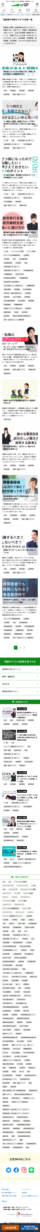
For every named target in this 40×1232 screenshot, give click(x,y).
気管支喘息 (26, 992)
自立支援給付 (7, 1056)
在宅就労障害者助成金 (9, 946)
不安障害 (14, 920)
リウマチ (30, 912)
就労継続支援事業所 (10, 278)
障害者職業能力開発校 (23, 1125)
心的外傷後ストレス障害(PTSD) (13, 285)
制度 (26, 263)
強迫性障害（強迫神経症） (12, 282)
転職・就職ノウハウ (19, 94)
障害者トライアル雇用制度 (20, 1102)
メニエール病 (26, 908)
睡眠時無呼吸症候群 (23, 1018)
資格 (28, 1071)
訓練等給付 (31, 1068)
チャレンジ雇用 (28, 893)
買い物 (21, 1071)
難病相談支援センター (9, 1140)
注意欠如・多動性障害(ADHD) (13, 293)
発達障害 (13, 90)
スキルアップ (7, 893)
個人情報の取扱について (9, 1192)
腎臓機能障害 (18, 304)
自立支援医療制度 (28, 1053)
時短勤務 (27, 988)
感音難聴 (17, 289)
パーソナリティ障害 (17, 251)
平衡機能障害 (24, 278)
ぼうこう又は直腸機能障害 (12, 255)
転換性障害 (6, 1083)
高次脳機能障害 (31, 1144)
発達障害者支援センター (28, 1015)
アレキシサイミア (8, 885)
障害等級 (5, 1102)
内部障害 (18, 263)
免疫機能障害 (8, 263)
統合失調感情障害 (9, 301)
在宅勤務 (28, 942)
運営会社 (4, 1201)
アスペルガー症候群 (20, 882)
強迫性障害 (19, 965)
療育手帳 (19, 829)
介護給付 (31, 920)
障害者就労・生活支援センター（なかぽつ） (16, 1109)
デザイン (5, 897)
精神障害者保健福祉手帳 (11, 837)
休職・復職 (7, 750)
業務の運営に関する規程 (9, 1196)
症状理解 (13, 784)
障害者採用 (7, 373)
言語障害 (22, 1068)
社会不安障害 (17, 297)
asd (4, 882)
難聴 (21, 1140)
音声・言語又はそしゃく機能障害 (14, 320)
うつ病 (6, 140)
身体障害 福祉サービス (9, 1079)
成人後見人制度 (7, 984)
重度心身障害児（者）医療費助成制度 (14, 1090)
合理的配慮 (13, 515)
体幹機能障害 (23, 259)
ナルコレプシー (25, 897)
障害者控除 (26, 1121)
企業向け (11, 923)
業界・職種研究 (8, 676)
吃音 (32, 939)
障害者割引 (6, 1106)
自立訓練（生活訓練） (21, 1056)
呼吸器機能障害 (28, 270)
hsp (10, 882)
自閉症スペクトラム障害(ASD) (13, 308)
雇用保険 (5, 1136)
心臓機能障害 (30, 285)
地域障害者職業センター (10, 950)
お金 (13, 743)
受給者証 (25, 939)
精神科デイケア (7, 1034)
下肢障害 (6, 259)
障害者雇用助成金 (8, 1132)
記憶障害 (5, 1071)
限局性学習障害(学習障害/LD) (22, 316)
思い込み (5, 977)
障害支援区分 (16, 1098)
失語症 (32, 950)
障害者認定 (6, 1128)
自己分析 (5, 684)
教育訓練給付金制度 (9, 988)
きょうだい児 (13, 889)
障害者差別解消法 (22, 1117)
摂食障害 (26, 984)
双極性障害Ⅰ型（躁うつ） (12, 144)
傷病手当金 (17, 750)
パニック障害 (31, 251)
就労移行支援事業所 (20, 958)
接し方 (12, 859)
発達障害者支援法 (8, 1018)
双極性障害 (6, 935)
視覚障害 (28, 308)
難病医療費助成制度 (24, 1136)
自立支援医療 (29, 762)
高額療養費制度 (17, 1147)
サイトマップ (26, 1189)
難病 (13, 1136)
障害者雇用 (16, 1128)
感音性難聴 (7, 289)
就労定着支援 (29, 954)
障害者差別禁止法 (8, 1117)
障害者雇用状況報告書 (23, 1132)
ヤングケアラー (7, 912)
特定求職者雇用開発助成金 (11, 1007)
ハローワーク (7, 904)
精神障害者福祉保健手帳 (28, 1037)
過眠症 (5, 1087)
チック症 (17, 893)
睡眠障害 (19, 1022)
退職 (30, 1083)
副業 (19, 931)
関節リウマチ (7, 1094)
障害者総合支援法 (8, 1125)
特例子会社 (7, 419)
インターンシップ (22, 885)
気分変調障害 (28, 144)
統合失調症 (21, 301)
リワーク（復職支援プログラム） (14, 746)
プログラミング (19, 904)
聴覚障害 (31, 301)
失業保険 (26, 758)
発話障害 (5, 1015)
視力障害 (19, 1064)
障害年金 (22, 765)
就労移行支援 (28, 198)
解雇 (4, 1068)
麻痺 (27, 1147)
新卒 (19, 988)
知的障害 (22, 90)
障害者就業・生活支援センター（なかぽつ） (16, 1113)
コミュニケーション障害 (28, 889)
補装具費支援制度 (8, 1064)
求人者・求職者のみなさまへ (30, 1197)
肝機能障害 (7, 304)
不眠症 (23, 920)
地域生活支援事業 (25, 946)
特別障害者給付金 (21, 1003)
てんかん (14, 897)
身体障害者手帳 (8, 840)
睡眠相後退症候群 (8, 1022)
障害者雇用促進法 (28, 1128)
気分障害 (17, 992)
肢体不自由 (16, 1049)
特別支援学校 (21, 999)
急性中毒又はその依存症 (19, 977)
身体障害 (6, 94)
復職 (23, 969)
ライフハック (20, 912)
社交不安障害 (24, 1026)
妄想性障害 (6, 954)
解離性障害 (7, 312)
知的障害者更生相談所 (9, 1026)
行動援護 (27, 1060)
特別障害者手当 (7, 1003)
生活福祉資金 (7, 1011)
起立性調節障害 (7, 1075)
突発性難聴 (26, 1030)
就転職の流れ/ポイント (11, 669)
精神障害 (31, 90)
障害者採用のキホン (10, 691)
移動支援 (17, 1030)
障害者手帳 (23, 205)
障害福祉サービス (28, 1098)
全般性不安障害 (29, 927)
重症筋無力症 (33, 1090)
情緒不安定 (33, 977)
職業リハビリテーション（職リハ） (22, 1045)
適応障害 (6, 316)
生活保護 (25, 1007)
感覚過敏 (5, 980)
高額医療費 (6, 1147)
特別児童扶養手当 (8, 999)
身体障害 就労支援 (30, 1075)
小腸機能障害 (8, 274)
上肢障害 (26, 255)
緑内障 (29, 1041)
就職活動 (21, 961)
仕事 (5, 90)
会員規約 (24, 1192)
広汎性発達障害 (7, 965)
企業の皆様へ (6, 1189)
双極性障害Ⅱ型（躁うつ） (26, 140)
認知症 (16, 312)
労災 (25, 931)
